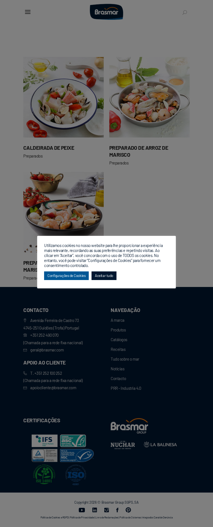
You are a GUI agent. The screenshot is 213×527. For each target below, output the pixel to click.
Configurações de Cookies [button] (66, 275)
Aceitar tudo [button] (104, 275)
